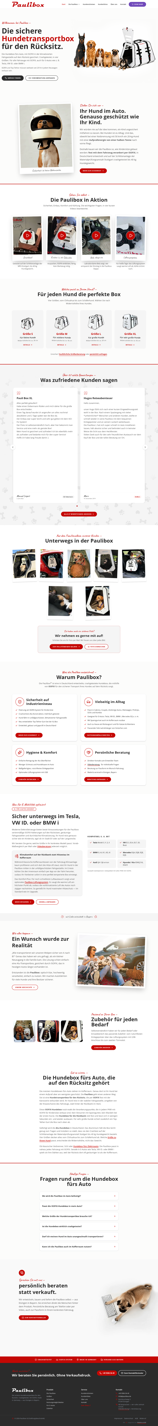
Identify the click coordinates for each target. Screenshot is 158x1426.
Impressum (118, 1418)
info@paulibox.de (124, 1396)
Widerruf (143, 1418)
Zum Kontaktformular (35, 1318)
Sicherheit (50, 1399)
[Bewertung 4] (80, 506)
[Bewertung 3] (79, 506)
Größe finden (14, 78)
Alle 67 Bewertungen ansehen (77, 514)
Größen (49, 1396)
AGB (136, 1418)
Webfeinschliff (141, 1422)
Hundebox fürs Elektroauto (85, 1146)
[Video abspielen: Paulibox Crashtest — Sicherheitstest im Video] (27, 235)
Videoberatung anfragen (43, 78)
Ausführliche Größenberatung (72, 354)
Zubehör (50, 1408)
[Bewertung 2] (77, 506)
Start (63, 4)
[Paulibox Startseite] (28, 4)
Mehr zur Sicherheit (92, 171)
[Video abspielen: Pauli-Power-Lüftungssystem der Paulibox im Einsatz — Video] (130, 235)
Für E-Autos (51, 1405)
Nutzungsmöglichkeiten (98, 735)
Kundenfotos (103, 4)
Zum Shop (138, 4)
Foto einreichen (97, 647)
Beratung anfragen (96, 779)
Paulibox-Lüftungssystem (36, 882)
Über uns (114, 4)
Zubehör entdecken (27, 779)
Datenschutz (128, 1418)
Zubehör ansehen (102, 1048)
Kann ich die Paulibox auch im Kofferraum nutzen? (67, 1246)
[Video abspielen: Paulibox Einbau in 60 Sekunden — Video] (61, 235)
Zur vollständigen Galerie (65, 647)
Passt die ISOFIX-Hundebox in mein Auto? (62, 1206)
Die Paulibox (73, 4)
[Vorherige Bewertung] (12, 447)
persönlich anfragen (98, 354)
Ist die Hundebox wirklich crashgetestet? (62, 1226)
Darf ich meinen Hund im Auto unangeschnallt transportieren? (73, 1236)
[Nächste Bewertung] (145, 447)
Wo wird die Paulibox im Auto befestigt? (61, 1196)
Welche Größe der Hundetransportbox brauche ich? (67, 1216)
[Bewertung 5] (82, 506)
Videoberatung (93, 764)
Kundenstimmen (89, 4)
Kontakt (123, 4)
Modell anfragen (47, 902)
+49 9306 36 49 (108, 1373)
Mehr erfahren (22, 902)
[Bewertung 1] (75, 506)
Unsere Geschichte (23, 987)
